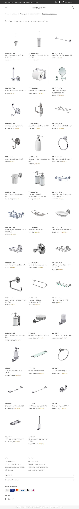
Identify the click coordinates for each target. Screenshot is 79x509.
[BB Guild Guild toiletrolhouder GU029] (16, 423)
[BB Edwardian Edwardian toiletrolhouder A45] (39, 110)
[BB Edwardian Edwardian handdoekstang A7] (63, 39)
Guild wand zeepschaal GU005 (39, 335)
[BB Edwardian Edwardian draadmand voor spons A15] (63, 249)
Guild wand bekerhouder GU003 (63, 335)
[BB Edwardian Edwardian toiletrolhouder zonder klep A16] (16, 284)
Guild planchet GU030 (36, 370)
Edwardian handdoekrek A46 (61, 126)
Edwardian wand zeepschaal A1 (62, 229)
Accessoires (34, 14)
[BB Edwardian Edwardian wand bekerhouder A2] (16, 178)
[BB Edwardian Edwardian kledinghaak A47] (16, 143)
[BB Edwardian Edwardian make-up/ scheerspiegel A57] (63, 75)
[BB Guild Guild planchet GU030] (39, 355)
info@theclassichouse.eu (36, 464)
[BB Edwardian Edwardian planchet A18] (63, 284)
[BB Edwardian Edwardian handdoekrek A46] (63, 110)
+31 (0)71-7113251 (33, 461)
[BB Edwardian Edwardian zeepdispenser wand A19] (16, 319)
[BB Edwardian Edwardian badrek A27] (39, 214)
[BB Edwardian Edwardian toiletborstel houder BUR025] (39, 39)
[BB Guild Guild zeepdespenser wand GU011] (16, 355)
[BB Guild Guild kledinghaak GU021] (63, 390)
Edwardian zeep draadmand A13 (15, 265)
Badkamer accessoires (49, 14)
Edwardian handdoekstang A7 (62, 55)
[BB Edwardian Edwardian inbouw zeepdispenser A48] (39, 143)
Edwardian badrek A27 (36, 229)
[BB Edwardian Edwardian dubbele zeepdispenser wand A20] (39, 178)
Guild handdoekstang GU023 (14, 406)
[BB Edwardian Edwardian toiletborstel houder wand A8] (16, 39)
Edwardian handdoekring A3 (61, 159)
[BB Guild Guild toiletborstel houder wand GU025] (39, 423)
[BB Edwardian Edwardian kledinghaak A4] (16, 110)
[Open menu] (6, 7)
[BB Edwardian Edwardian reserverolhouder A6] (16, 75)
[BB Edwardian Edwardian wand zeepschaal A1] (63, 214)
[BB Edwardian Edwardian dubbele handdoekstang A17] (39, 284)
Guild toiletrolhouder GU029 (14, 439)
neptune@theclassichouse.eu (38, 467)
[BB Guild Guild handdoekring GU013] (63, 355)
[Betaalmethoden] (7, 490)
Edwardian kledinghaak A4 (14, 126)
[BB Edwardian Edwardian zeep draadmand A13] (16, 249)
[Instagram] (9, 499)
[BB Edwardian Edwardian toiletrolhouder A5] (39, 75)
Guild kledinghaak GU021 (60, 406)
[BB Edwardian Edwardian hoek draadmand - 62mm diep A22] (63, 178)
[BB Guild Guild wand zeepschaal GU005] (39, 319)
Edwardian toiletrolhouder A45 (39, 126)
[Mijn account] (56, 2)
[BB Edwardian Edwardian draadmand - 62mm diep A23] (16, 214)
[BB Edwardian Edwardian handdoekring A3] (63, 143)
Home (7, 14)
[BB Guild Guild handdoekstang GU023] (16, 390)
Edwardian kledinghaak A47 (14, 159)
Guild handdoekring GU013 (61, 370)
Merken (14, 14)
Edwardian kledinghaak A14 (38, 265)
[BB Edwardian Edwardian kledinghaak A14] (39, 249)
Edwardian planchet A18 (60, 300)
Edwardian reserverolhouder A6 (15, 90)
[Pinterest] (13, 499)
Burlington (23, 14)
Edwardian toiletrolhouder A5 (38, 90)
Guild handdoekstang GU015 (38, 406)
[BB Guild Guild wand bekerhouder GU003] (63, 319)
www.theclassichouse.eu (36, 470)
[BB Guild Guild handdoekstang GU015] (39, 390)
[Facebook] (5, 499)
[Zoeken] (73, 7)
